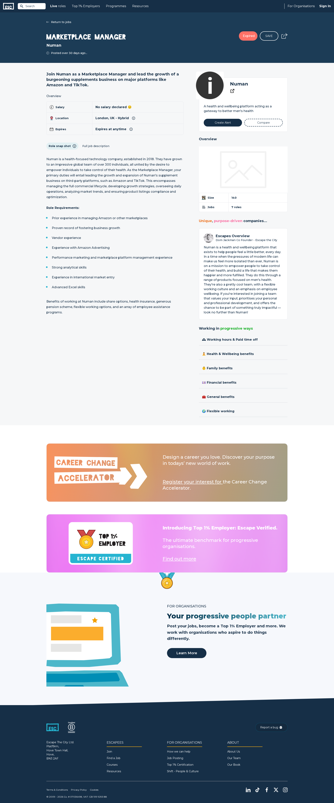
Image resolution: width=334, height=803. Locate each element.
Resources (140, 6)
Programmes (116, 6)
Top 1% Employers (86, 6)
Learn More (186, 653)
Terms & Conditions (57, 789)
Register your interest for (193, 482)
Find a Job (113, 758)
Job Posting (175, 758)
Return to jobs (61, 22)
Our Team (234, 758)
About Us (233, 751)
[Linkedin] (248, 790)
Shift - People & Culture (183, 771)
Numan (239, 84)
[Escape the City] (8, 6)
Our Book (233, 764)
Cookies (94, 789)
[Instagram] (285, 790)
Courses (112, 764)
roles (58, 6)
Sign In (325, 6)
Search (30, 6)
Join (109, 751)
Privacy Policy (79, 789)
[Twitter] (276, 790)
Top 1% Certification (180, 764)
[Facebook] (266, 790)
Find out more (179, 559)
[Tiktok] (257, 790)
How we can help (178, 751)
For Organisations (301, 6)
